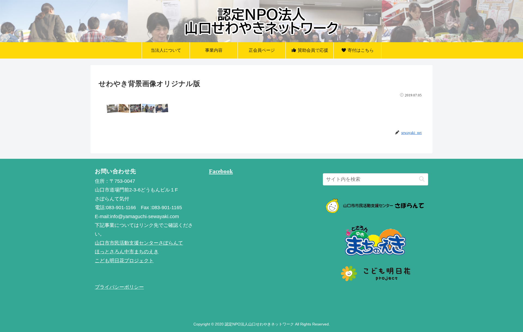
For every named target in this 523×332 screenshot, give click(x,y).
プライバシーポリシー (119, 287)
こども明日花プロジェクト (124, 260)
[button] (421, 179)
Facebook (221, 171)
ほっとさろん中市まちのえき (127, 251)
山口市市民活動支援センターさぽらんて (139, 243)
